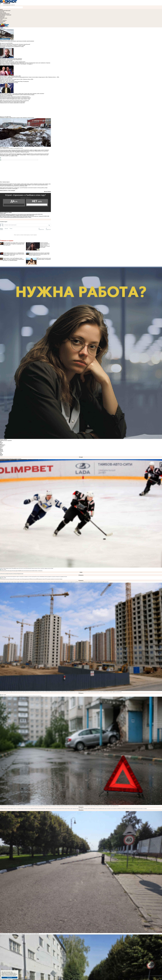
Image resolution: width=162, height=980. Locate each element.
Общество (2, 116)
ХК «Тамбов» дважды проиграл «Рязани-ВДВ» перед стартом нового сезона (13, 568)
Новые (1, 228)
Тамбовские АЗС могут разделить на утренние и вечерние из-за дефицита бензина (54, 576)
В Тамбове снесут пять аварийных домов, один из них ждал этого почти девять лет (104, 808)
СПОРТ (1, 19)
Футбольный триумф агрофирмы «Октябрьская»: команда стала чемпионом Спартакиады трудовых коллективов (50, 805)
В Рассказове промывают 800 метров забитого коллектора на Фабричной (27, 933)
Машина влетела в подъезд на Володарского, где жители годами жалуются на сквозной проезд (16, 805)
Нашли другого (3, 154)
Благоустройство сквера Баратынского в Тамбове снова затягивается (13, 215)
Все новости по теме (4, 43)
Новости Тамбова (3, 217)
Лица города (2, 47)
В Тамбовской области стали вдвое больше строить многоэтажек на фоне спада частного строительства (18, 691)
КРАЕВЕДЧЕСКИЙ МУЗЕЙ (5, 10)
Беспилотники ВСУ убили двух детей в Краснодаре (9, 570)
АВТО (6, 25)
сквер (13, 217)
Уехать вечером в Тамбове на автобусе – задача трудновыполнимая (108, 805)
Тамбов (8, 217)
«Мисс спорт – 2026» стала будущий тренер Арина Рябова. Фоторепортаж (14, 81)
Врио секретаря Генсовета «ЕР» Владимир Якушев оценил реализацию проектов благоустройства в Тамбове (21, 216)
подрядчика (8, 154)
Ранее (11, 228)
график (21, 217)
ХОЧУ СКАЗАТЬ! (3, 20)
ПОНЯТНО (9, 977)
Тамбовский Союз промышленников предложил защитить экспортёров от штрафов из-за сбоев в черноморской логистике (20, 576)
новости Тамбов (28, 217)
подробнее (10, 440)
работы (23, 217)
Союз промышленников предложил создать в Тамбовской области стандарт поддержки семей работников (105, 691)
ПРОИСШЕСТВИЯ (3, 18)
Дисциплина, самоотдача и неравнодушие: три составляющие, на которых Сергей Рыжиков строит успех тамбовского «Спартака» (25, 62)
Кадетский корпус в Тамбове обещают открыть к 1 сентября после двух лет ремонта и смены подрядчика (18, 808)
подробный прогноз (3, 440)
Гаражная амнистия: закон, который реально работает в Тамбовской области (14, 96)
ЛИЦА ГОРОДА (3, 12)
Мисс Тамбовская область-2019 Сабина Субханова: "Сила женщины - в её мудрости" (16, 63)
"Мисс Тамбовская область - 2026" (6, 65)
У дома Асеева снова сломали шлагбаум (8, 933)
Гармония (16, 217)
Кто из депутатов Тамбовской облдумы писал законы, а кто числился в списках (15, 97)
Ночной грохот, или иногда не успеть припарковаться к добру (12, 46)
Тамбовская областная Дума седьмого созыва (9, 82)
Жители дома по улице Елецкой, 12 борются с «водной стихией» (12, 45)
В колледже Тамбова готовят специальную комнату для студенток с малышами (75, 808)
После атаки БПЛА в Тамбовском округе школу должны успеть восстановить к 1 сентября (133, 808)
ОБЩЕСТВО (2, 16)
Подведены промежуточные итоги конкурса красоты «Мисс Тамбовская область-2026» (16, 79)
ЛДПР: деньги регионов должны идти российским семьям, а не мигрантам (30, 570)
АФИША (1, 22)
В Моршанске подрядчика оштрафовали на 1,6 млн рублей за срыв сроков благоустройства (18, 214)
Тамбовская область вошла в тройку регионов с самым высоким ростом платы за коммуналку (50, 691)
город (11, 217)
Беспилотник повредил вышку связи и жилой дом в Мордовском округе (12, 573)
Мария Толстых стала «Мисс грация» (7, 80)
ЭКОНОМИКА (2, 21)
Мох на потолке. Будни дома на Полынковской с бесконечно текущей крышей (15, 44)
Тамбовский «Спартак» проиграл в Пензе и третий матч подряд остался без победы (40, 568)
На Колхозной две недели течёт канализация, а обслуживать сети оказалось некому (82, 805)
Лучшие (6, 228)
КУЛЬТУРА (2, 11)
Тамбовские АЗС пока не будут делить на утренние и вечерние (11, 458)
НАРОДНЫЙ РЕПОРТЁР (5, 13)
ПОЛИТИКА (2, 17)
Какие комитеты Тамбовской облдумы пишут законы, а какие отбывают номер (15, 98)
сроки (19, 217)
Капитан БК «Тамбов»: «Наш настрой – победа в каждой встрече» (12, 61)
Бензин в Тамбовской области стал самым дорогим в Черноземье (77, 691)
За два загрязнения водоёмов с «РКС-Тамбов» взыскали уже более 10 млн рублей (48, 808)
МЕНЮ (1, 9)
